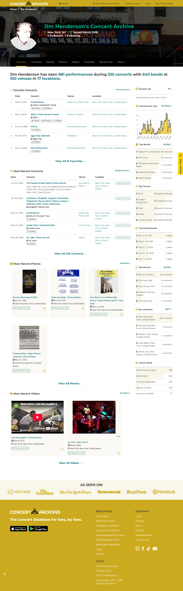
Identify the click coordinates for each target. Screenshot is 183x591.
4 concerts (167, 335)
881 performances (75, 74)
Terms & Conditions (107, 566)
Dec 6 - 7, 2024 (145, 247)
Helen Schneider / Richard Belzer (66, 297)
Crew (138, 516)
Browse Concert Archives (106, 3)
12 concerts (166, 293)
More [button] (120, 62)
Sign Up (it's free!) (164, 3)
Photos (63, 62)
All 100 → (168, 267)
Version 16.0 (142, 540)
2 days (169, 241)
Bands (50, 62)
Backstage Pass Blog (108, 544)
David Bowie (37, 102)
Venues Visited (143, 387)
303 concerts (165, 318)
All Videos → (125, 393)
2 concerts (167, 344)
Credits (140, 530)
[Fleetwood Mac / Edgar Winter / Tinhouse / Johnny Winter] (29, 337)
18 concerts (166, 151)
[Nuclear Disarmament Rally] (29, 281)
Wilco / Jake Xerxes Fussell (45, 114)
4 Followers (55, 35)
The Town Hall (145, 280)
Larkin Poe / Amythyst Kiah (40, 225)
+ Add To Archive (123, 183)
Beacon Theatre (75, 114)
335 (170, 382)
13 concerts (166, 157)
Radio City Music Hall (77, 102)
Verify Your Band (105, 521)
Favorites (89, 62)
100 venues (21, 78)
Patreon (140, 521)
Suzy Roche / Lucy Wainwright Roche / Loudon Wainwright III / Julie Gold (106, 300)
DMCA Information (106, 575)
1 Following (72, 35)
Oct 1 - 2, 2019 (145, 259)
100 (170, 387)
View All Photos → (70, 383)
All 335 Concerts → (123, 171)
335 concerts (120, 74)
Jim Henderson (28, 9)
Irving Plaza (84, 225)
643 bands (153, 74)
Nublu (82, 237)
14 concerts (166, 280)
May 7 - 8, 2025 (145, 241)
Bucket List (106, 62)
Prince (34, 126)
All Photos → (125, 263)
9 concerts (167, 172)
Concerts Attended (145, 382)
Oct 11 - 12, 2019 (146, 253)
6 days (169, 235)
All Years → (167, 106)
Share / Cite (180, 166)
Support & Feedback (107, 530)
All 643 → (168, 144)
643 (170, 376)
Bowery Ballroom (76, 148)
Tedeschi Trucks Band (149, 151)
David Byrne (32, 213)
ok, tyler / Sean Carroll (37, 237)
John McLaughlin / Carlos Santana (26, 437)
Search (64, 3)
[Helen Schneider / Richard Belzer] (68, 281)
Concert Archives (105, 583)
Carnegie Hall (145, 301)
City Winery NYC (146, 286)
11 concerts (167, 165)
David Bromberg (147, 172)
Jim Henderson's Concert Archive (89, 26)
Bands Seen (142, 376)
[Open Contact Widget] (4, 574)
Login (148, 3)
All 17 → (169, 309)
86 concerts (166, 274)
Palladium (72, 135)
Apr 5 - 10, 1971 (145, 235)
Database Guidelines (107, 525)
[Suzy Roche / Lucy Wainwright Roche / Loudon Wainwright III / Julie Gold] (106, 281)
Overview (21, 62)
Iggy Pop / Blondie (40, 135)
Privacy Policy (103, 570)
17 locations (48, 78)
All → (170, 88)
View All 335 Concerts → (70, 253)
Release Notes (144, 535)
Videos (75, 62)
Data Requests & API (107, 540)
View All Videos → (70, 463)
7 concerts (167, 178)
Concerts (36, 62)
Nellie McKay (144, 178)
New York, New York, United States (109, 102)
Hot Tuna (143, 157)
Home (13, 9)
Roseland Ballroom (77, 126)
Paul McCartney (39, 148)
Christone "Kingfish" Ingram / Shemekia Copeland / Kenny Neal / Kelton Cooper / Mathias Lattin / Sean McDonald (47, 201)
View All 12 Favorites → (70, 161)
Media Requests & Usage (110, 535)
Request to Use (22, 308)
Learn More (160, 97)
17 (171, 393)
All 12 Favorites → (123, 90)
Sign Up (100, 554)
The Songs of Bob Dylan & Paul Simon (46, 183)
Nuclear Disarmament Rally (25, 297)
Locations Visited (144, 393)
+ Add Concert (132, 3)
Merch (139, 525)
